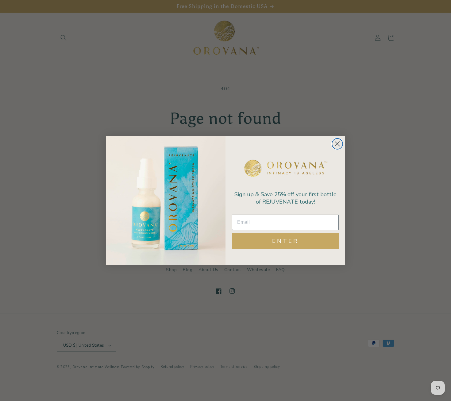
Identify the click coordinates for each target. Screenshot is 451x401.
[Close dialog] (337, 143)
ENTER (285, 241)
